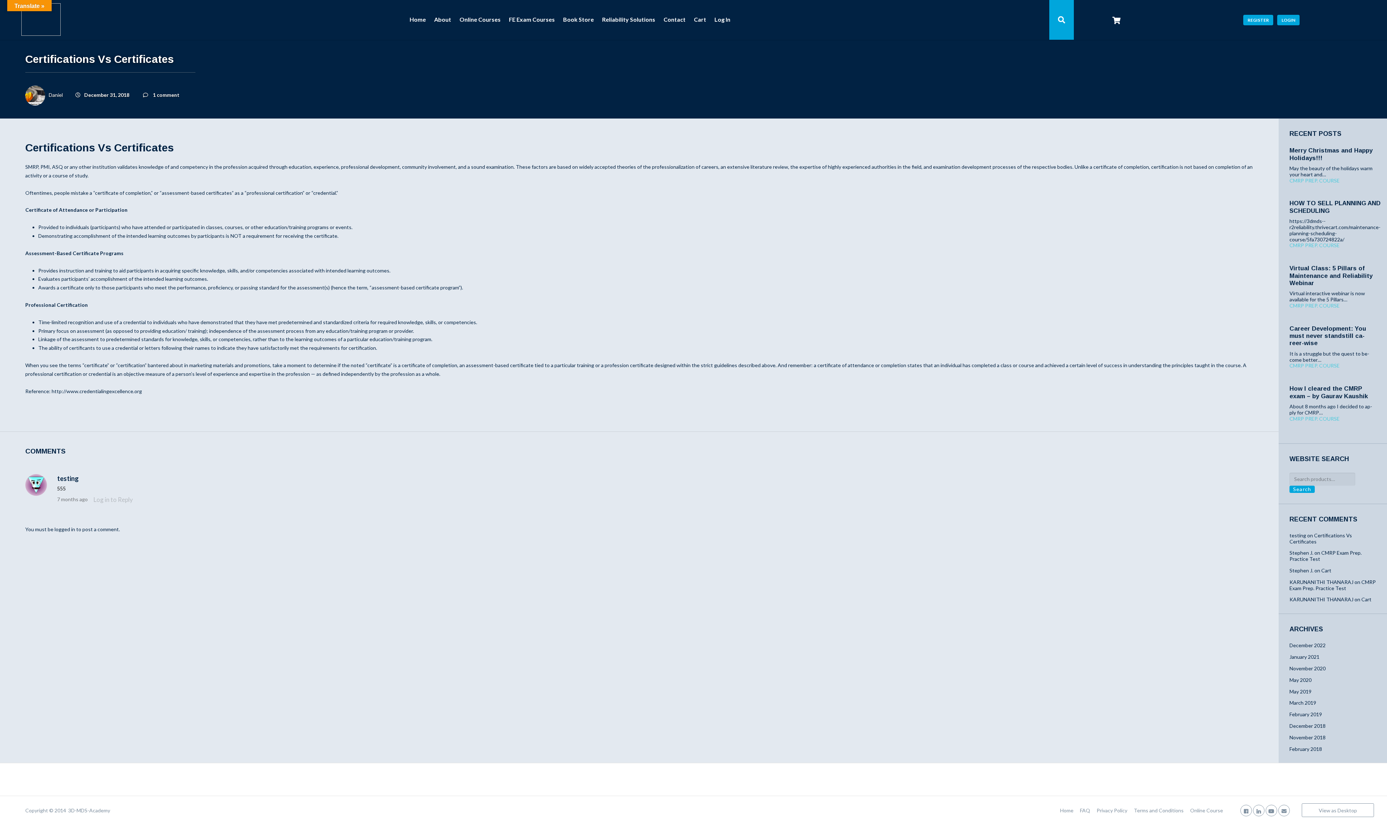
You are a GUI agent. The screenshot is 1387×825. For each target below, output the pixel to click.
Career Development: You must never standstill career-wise (1327, 336)
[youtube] (1271, 810)
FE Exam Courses (532, 20)
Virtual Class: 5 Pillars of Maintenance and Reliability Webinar (1331, 276)
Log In (722, 20)
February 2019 (1305, 714)
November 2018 (1307, 737)
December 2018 (1307, 726)
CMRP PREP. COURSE (1314, 181)
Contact (675, 20)
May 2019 (1300, 691)
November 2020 (1307, 668)
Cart (700, 20)
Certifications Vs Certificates (1320, 538)
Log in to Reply (113, 499)
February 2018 (1305, 749)
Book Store (578, 20)
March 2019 (1302, 703)
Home (418, 20)
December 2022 (1307, 645)
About (442, 20)
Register (1258, 20)
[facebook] (1246, 810)
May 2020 (1300, 680)
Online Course (1206, 810)
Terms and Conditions (1159, 810)
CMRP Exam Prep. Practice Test (1325, 556)
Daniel (56, 95)
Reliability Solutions (628, 20)
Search (1302, 489)
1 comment (166, 95)
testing (68, 478)
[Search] (1061, 20)
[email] (1284, 810)
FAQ (1085, 810)
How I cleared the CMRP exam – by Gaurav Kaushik (1328, 392)
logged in (65, 529)
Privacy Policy (1112, 810)
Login (1288, 20)
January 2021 (1304, 657)
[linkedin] (1259, 810)
